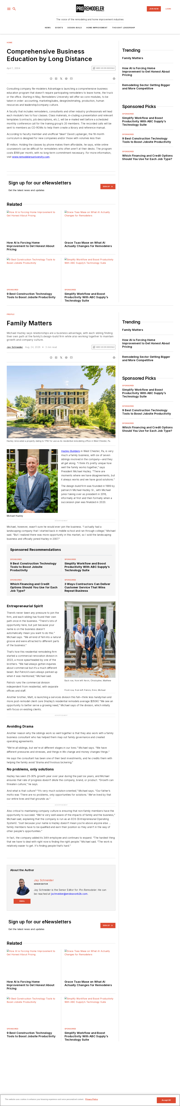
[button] (9, 9)
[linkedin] (56, 78)
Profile (10, 314)
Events (59, 28)
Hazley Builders (70, 451)
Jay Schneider (15, 347)
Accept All (166, 1100)
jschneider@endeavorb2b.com (69, 883)
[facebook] (51, 78)
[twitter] (61, 78)
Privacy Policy (91, 1099)
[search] (14, 9)
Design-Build (75, 28)
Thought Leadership (123, 28)
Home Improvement (97, 28)
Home (9, 42)
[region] (90, 1100)
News (48, 28)
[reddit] (66, 78)
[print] (114, 78)
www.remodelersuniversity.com (31, 156)
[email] (71, 78)
